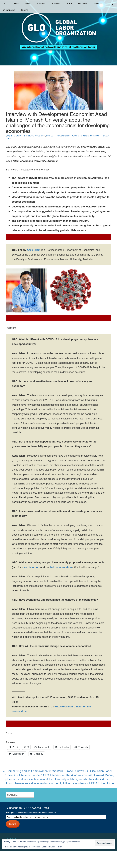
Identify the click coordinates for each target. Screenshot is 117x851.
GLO (5, 3)
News (16, 3)
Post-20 (49, 135)
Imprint (24, 9)
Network (98, 3)
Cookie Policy (56, 846)
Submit (12, 823)
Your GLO (11, 839)
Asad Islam (33, 250)
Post (43, 135)
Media (28, 3)
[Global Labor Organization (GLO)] (58, 29)
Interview (30, 135)
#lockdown (94, 135)
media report (32, 567)
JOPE (69, 3)
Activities (56, 3)
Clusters (41, 3)
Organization (9, 9)
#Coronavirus (64, 135)
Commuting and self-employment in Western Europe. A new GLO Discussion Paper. (58, 771)
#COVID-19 (77, 135)
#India (86, 135)
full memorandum (61, 567)
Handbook (83, 3)
